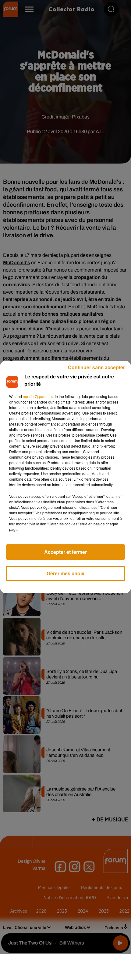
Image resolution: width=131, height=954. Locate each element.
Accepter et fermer (65, 551)
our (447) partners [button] (38, 396)
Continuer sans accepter (96, 367)
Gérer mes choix (65, 573)
